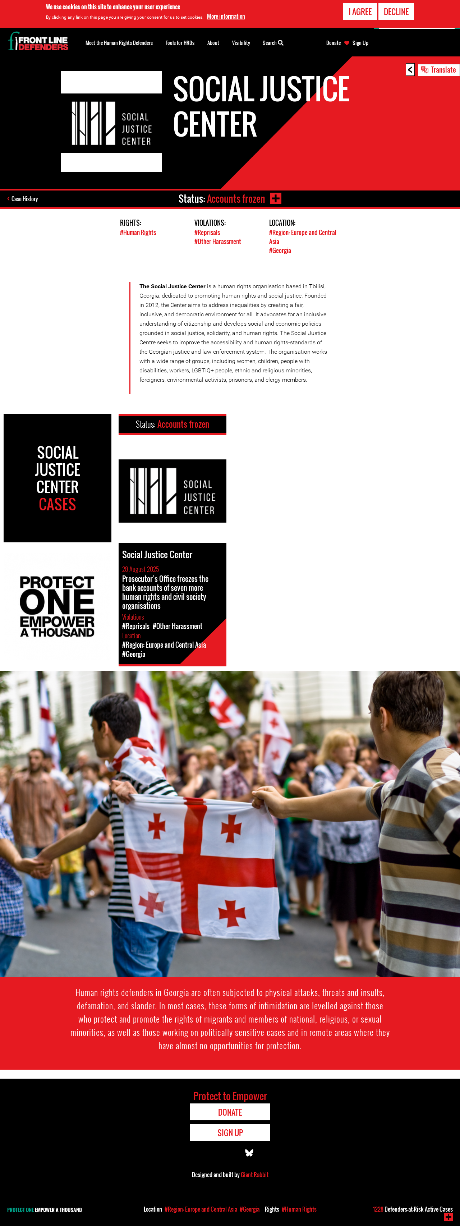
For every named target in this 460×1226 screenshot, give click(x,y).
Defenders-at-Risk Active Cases (413, 1209)
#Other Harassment (217, 241)
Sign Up (360, 42)
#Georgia (280, 250)
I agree (360, 11)
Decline (396, 11)
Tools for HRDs (180, 42)
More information (226, 16)
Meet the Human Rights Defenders (119, 42)
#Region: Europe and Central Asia (201, 1209)
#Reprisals (207, 232)
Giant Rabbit (254, 1174)
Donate (333, 42)
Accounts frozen (236, 199)
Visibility (241, 42)
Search (270, 42)
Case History (25, 199)
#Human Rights (138, 232)
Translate (443, 69)
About (213, 42)
